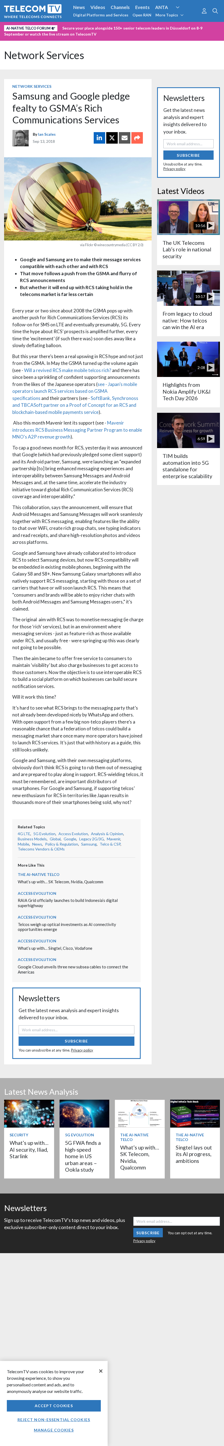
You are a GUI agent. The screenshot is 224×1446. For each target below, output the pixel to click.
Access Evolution (73, 833)
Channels (120, 7)
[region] (54, 1403)
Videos (97, 7)
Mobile (23, 844)
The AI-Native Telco (39, 874)
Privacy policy (82, 1050)
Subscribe (76, 1041)
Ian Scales (47, 134)
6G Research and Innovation (33, 27)
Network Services (44, 55)
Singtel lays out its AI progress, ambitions (194, 1154)
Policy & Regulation (61, 844)
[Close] (101, 1371)
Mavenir (113, 839)
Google (70, 839)
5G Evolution (44, 833)
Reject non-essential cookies (53, 1419)
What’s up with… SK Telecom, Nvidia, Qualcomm (60, 881)
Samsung (89, 844)
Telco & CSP (110, 844)
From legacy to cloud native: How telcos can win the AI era (187, 320)
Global (55, 839)
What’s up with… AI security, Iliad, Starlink (29, 1149)
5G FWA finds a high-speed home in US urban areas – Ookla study (83, 1156)
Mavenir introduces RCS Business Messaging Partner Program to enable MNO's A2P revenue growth (77, 430)
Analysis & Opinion (107, 833)
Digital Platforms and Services (100, 15)
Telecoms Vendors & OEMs (41, 849)
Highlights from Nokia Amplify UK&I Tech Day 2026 (187, 391)
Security (115, 27)
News (79, 7)
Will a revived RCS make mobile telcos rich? (67, 370)
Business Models (32, 839)
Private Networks (84, 27)
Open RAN (141, 15)
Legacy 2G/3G (91, 839)
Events (142, 7)
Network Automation (184, 17)
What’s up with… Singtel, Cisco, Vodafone (55, 948)
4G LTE (24, 833)
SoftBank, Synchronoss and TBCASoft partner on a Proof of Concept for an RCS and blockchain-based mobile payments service (75, 405)
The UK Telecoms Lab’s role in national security (187, 249)
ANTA (161, 7)
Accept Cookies (54, 1405)
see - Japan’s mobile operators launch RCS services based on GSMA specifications (74, 391)
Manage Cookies (54, 1430)
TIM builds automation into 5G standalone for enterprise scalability (187, 466)
